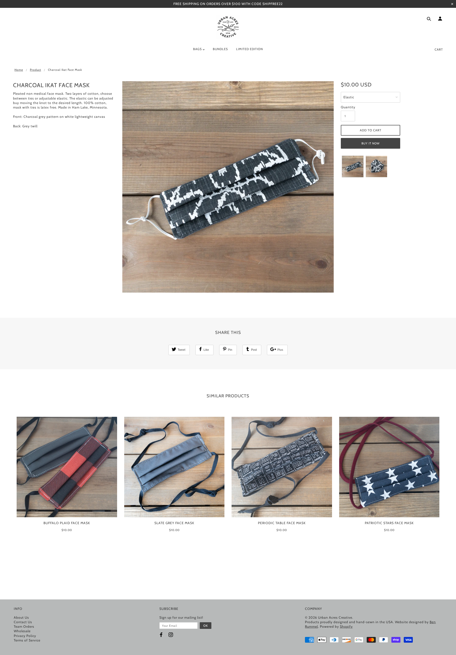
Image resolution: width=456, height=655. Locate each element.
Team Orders (24, 626)
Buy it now (370, 143)
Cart (439, 49)
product (35, 69)
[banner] (228, 27)
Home (18, 69)
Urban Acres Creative (335, 617)
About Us (21, 617)
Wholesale (22, 631)
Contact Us (23, 622)
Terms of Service (27, 640)
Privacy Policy (25, 636)
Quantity (348, 107)
